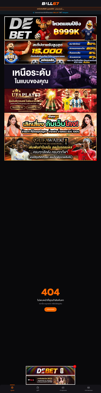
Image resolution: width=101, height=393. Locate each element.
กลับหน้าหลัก (50, 309)
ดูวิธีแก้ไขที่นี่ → (59, 9)
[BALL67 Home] (50, 4)
